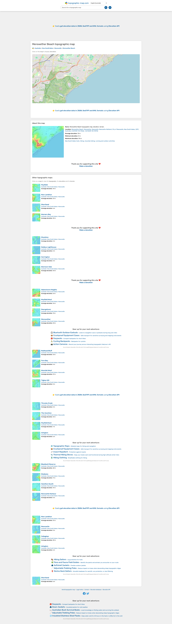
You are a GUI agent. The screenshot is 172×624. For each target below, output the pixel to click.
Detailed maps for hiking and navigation (83, 446)
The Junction (46, 413)
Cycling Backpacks (61, 341)
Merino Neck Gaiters (63, 571)
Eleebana (44, 474)
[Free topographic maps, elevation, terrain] (33, 48)
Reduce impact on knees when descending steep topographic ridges (99, 568)
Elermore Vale (46, 267)
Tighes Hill (45, 380)
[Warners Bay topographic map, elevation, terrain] (36, 217)
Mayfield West (46, 300)
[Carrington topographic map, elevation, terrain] (36, 260)
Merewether (46, 319)
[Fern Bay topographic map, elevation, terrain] (36, 364)
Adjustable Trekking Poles (65, 568)
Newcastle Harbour (48, 494)
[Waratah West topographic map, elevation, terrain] (36, 373)
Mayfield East (46, 423)
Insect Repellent (60, 452)
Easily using (87, 26)
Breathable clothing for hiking (77, 458)
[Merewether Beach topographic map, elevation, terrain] (48, 142)
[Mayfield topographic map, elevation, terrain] (36, 188)
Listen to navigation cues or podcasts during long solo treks (98, 333)
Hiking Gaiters (60, 559)
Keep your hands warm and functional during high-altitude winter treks (96, 455)
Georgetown (46, 309)
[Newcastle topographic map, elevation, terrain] (36, 529)
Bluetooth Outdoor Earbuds (65, 332)
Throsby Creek (46, 403)
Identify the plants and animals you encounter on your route (99, 562)
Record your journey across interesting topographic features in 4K (90, 344)
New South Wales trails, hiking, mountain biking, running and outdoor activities (90, 141)
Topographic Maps (61, 446)
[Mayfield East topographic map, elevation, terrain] (36, 426)
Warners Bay (46, 214)
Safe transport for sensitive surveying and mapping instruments (101, 335)
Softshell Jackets (61, 565)
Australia (43, 187)
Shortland (45, 205)
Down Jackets (58, 607)
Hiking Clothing (60, 457)
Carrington (45, 257)
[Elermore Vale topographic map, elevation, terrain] (36, 270)
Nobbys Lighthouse (48, 247)
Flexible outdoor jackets (78, 565)
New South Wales (52, 187)
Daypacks (57, 338)
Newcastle (61, 187)
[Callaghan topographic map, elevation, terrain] (36, 539)
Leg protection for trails (75, 559)
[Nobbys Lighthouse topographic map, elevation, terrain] (36, 250)
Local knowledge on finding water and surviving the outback (100, 610)
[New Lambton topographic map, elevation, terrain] (36, 198)
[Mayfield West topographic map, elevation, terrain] (36, 303)
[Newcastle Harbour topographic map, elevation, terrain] (36, 497)
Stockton (44, 237)
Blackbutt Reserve (48, 464)
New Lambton (46, 195)
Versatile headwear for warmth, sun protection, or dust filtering (93, 571)
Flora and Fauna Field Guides (66, 562)
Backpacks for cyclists (78, 341)
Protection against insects (77, 452)
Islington (44, 433)
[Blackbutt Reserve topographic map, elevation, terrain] (36, 467)
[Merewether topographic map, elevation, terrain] (36, 322)
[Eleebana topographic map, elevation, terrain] (36, 477)
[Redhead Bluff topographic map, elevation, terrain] (36, 354)
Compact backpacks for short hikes (74, 338)
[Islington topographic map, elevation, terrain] (36, 436)
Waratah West (46, 370)
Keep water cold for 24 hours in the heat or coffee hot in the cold (102, 616)
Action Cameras (60, 344)
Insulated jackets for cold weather (77, 607)
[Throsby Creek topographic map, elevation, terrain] (36, 406)
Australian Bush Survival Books (66, 610)
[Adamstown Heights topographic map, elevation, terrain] (36, 293)
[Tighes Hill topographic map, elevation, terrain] (36, 383)
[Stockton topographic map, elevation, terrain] (36, 240)
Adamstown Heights (49, 290)
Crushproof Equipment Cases (66, 335)
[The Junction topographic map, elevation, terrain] (36, 416)
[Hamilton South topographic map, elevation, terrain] (36, 487)
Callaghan (45, 536)
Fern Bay (44, 361)
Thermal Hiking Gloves (63, 455)
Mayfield (44, 185)
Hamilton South (47, 484)
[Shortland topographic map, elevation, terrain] (36, 208)
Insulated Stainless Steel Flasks (66, 616)
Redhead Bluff (46, 351)
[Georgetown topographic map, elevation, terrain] (36, 312)
